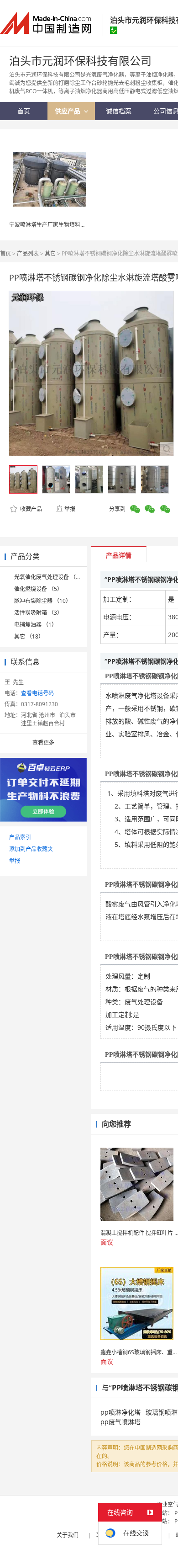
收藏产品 (30, 509)
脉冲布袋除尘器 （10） (42, 601)
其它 (50, 253)
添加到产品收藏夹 (31, 849)
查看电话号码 (37, 693)
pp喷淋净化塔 (120, 1412)
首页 (5, 253)
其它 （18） (29, 636)
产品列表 (28, 253)
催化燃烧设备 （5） (38, 589)
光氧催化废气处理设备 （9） (49, 577)
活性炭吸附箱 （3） (38, 613)
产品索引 (20, 837)
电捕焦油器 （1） (35, 624)
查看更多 (43, 742)
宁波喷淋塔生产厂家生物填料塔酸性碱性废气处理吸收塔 (77, 225)
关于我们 (68, 1535)
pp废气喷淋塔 (120, 1421)
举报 (69, 509)
